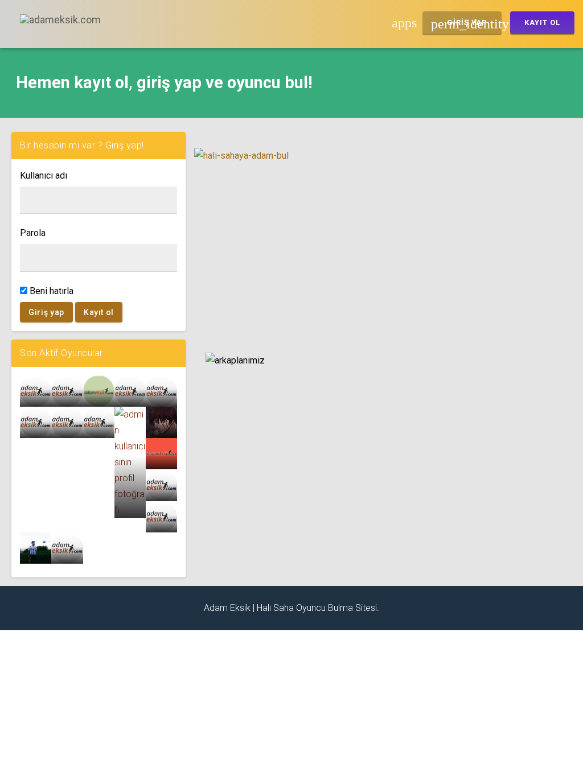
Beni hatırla (50, 291)
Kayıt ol (99, 312)
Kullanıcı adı (43, 175)
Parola (33, 233)
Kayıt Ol (542, 22)
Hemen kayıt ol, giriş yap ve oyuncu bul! (164, 82)
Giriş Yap (466, 23)
